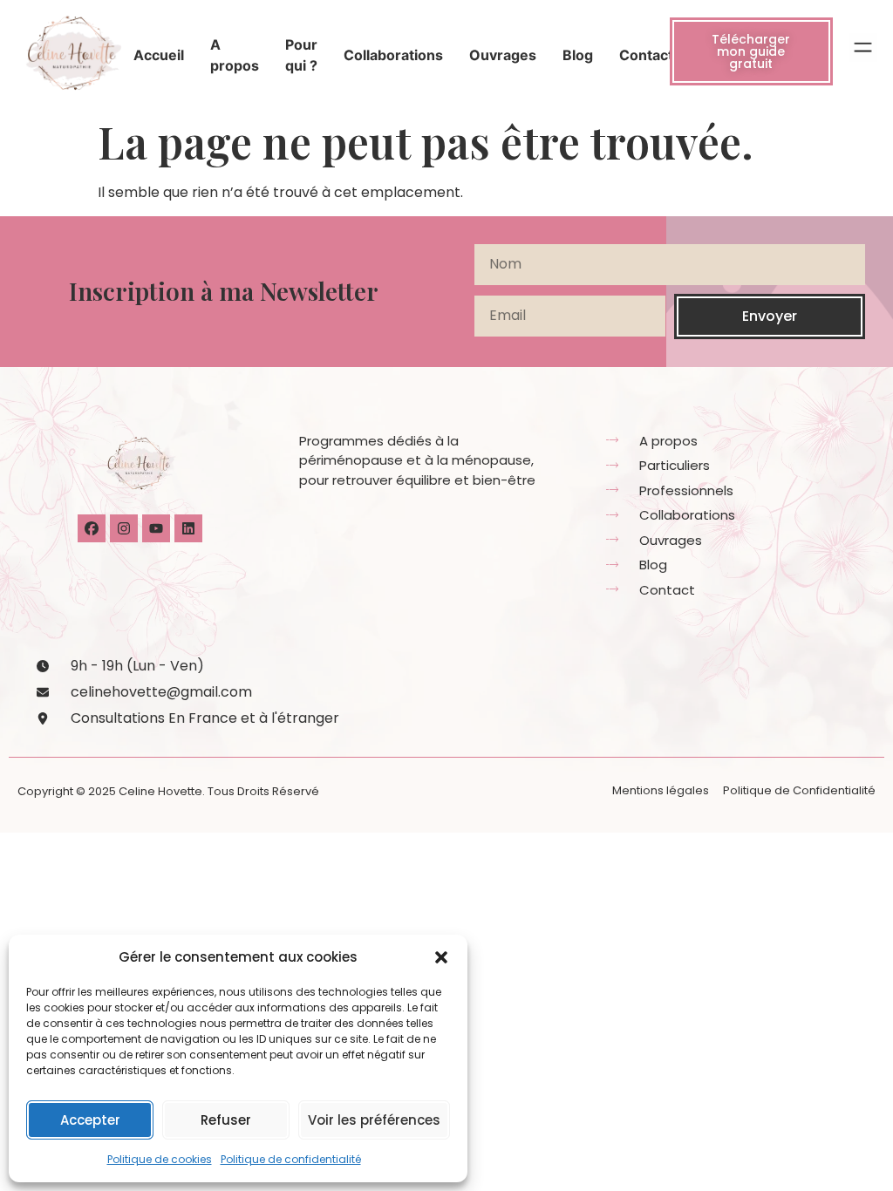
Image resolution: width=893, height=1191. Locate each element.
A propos (234, 55)
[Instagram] (124, 528)
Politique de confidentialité (291, 1159)
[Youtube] (156, 528)
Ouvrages (502, 55)
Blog (577, 55)
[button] (441, 957)
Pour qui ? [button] (301, 55)
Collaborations (393, 55)
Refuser (226, 1120)
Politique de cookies (159, 1159)
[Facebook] (92, 528)
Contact (646, 55)
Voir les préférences (374, 1120)
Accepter (90, 1120)
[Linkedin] (188, 528)
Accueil (158, 55)
